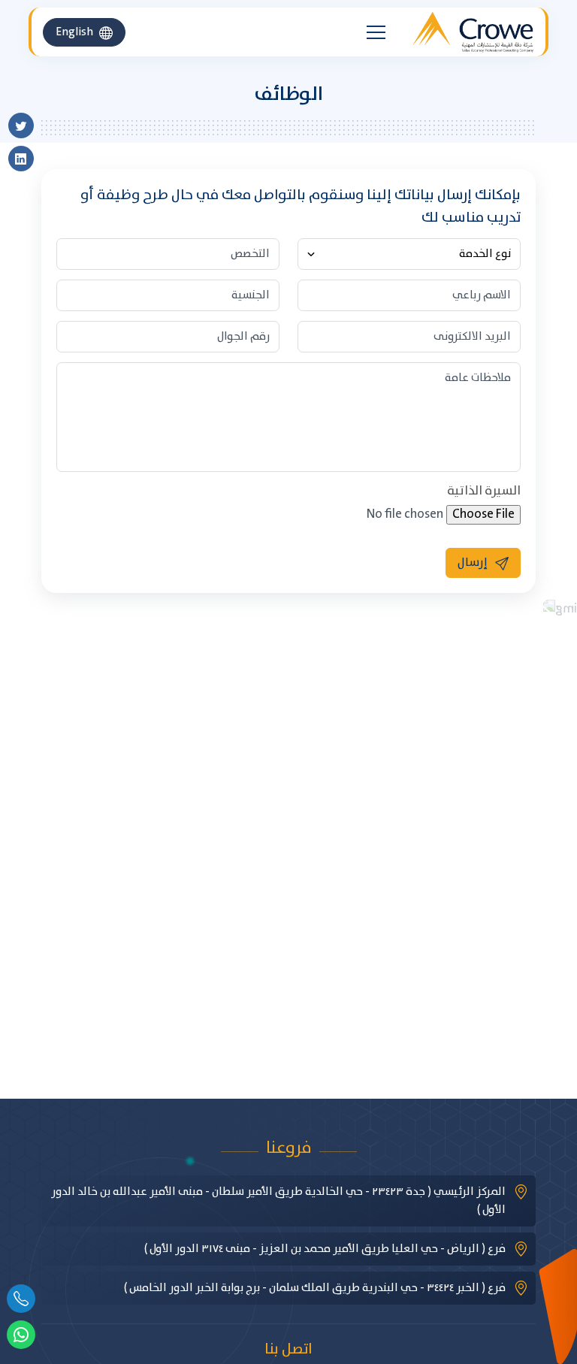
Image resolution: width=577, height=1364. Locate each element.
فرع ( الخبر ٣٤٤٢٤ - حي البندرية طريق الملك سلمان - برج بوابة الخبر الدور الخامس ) (315, 1288)
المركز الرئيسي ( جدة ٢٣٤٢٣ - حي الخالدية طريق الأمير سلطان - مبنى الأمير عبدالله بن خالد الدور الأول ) (278, 1201)
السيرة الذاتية (484, 491)
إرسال (473, 562)
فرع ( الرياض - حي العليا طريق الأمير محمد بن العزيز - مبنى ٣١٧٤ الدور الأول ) (325, 1249)
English (74, 32)
